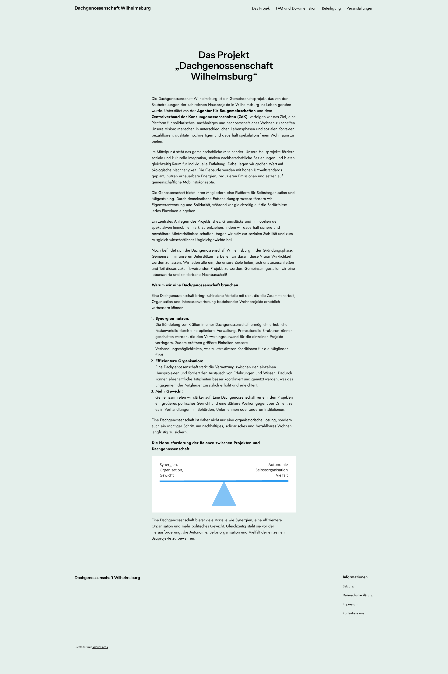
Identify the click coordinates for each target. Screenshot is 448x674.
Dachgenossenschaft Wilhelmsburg (113, 8)
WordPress (100, 647)
